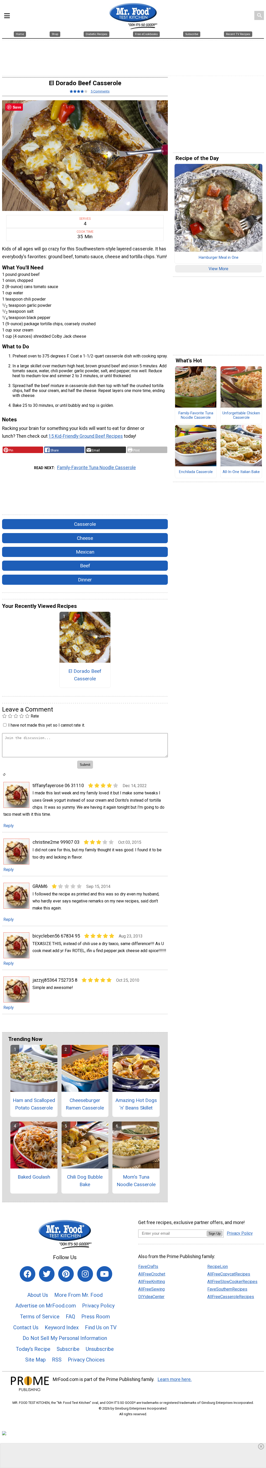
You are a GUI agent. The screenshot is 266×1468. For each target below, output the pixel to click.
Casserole (85, 524)
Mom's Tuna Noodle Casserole (136, 1180)
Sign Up (215, 1233)
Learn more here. (175, 1379)
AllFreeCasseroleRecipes (230, 1296)
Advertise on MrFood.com (45, 1306)
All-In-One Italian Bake (241, 472)
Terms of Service (39, 1316)
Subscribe (68, 1349)
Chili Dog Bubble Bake (85, 1180)
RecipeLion (217, 1266)
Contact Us (25, 1327)
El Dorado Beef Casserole (84, 675)
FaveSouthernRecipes (227, 1289)
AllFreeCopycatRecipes (228, 1274)
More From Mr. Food (78, 1295)
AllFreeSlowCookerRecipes (232, 1281)
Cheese (85, 538)
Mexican (85, 552)
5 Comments (100, 91)
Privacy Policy (98, 1306)
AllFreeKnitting (151, 1281)
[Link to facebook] (27, 1274)
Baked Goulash (34, 1177)
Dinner (85, 580)
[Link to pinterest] (66, 1274)
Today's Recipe (33, 1349)
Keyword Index (62, 1327)
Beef (85, 566)
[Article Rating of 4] (79, 91)
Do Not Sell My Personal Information (65, 1338)
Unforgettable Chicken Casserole (241, 415)
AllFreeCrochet (151, 1274)
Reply (8, 825)
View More (218, 268)
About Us (37, 1295)
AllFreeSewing (151, 1289)
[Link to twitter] (47, 1274)
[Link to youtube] (104, 1274)
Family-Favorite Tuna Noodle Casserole (96, 467)
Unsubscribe (100, 1349)
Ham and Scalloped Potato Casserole (34, 1104)
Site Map (35, 1360)
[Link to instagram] (85, 1274)
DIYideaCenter (151, 1296)
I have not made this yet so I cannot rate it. (46, 725)
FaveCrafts (148, 1266)
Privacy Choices (86, 1360)
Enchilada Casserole (196, 472)
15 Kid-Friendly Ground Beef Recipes (86, 436)
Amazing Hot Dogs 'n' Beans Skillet (136, 1104)
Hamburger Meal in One (218, 258)
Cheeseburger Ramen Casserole (85, 1104)
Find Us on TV (101, 1327)
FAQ (70, 1316)
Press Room (95, 1316)
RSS (57, 1360)
